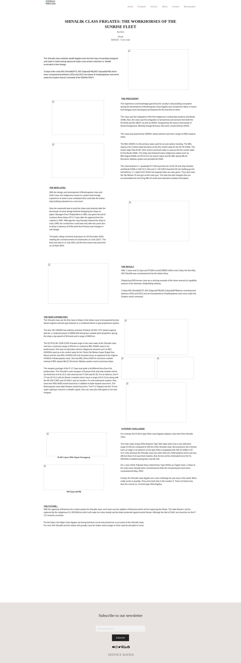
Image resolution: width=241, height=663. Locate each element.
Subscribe (120, 638)
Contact (175, 7)
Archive (153, 7)
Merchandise (189, 7)
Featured (142, 7)
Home (130, 7)
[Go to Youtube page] (113, 647)
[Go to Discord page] (122, 647)
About (164, 7)
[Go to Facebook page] (128, 647)
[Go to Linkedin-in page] (125, 647)
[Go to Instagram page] (116, 647)
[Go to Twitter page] (119, 647)
